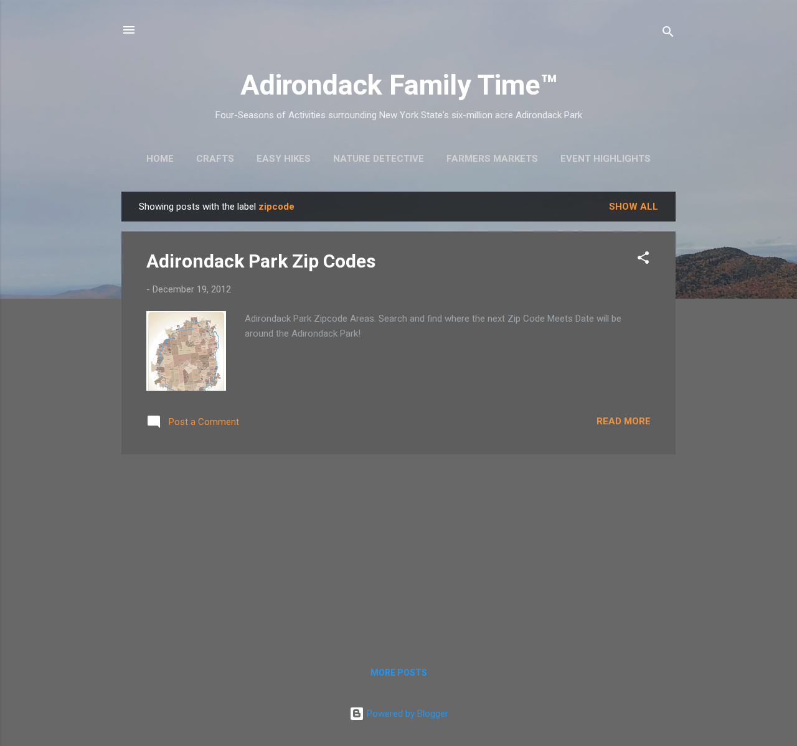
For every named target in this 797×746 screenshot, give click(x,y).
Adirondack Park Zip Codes (260, 261)
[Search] (668, 34)
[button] (643, 259)
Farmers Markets (492, 158)
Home (160, 158)
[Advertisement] (398, 551)
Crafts (215, 158)
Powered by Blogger (406, 713)
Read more (624, 421)
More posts (398, 673)
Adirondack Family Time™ (398, 84)
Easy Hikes (284, 158)
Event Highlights (605, 158)
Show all (633, 206)
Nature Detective (378, 158)
